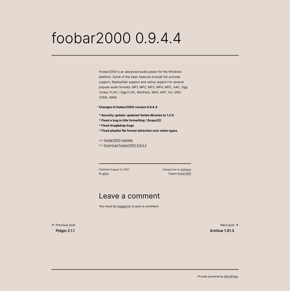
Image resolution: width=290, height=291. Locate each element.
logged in (124, 206)
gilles (105, 173)
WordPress (231, 276)
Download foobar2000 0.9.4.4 (125, 145)
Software (186, 169)
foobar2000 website (118, 140)
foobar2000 (184, 173)
